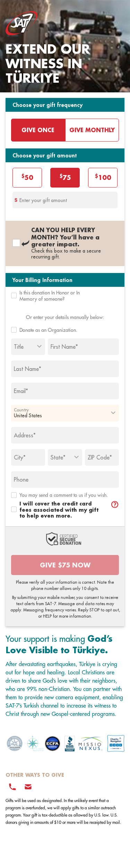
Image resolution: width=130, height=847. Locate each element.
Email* (21, 391)
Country (21, 410)
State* (58, 457)
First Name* (64, 346)
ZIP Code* (100, 457)
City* (20, 457)
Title (19, 346)
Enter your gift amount (43, 200)
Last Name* (27, 368)
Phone (21, 479)
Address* (25, 435)
